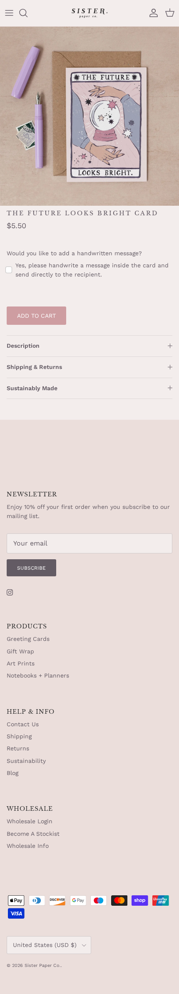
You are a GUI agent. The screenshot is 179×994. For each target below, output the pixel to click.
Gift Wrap (20, 651)
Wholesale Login (29, 821)
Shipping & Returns (34, 367)
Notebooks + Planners (38, 675)
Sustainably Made (32, 388)
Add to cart (36, 315)
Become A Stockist (33, 833)
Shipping (19, 736)
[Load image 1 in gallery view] (89, 116)
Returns (18, 748)
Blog (12, 773)
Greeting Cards (28, 638)
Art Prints (21, 663)
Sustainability (26, 760)
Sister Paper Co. (43, 965)
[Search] (27, 13)
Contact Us (23, 724)
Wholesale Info (28, 845)
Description (23, 345)
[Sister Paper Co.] (89, 13)
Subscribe (31, 568)
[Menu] (9, 13)
